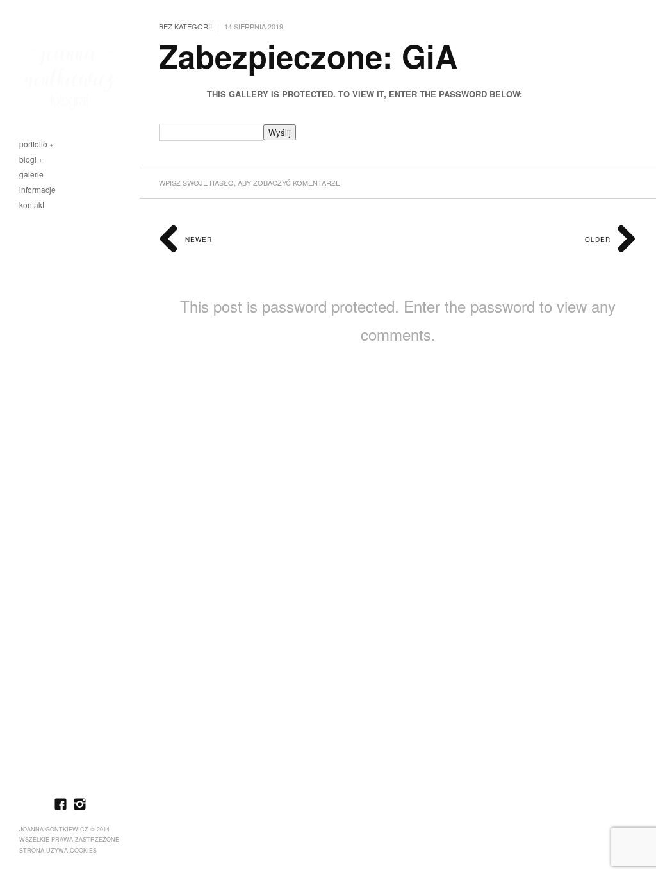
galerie (31, 174)
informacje (37, 190)
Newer (197, 239)
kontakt (31, 205)
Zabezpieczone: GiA (308, 55)
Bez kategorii (185, 26)
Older (599, 239)
